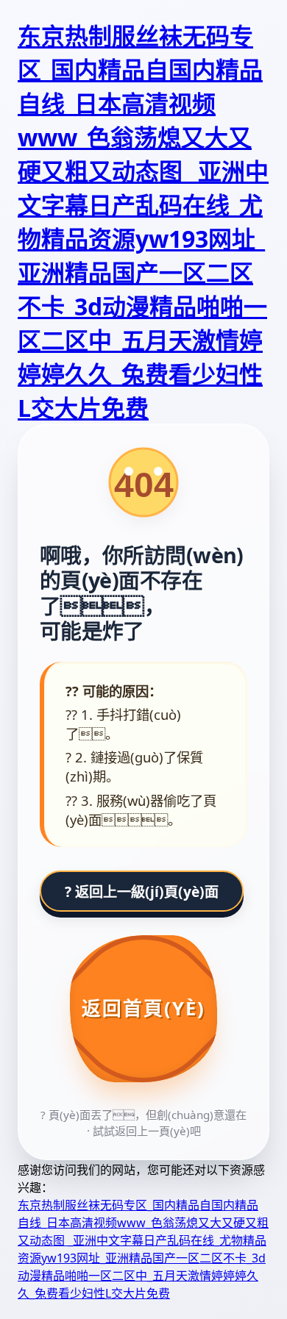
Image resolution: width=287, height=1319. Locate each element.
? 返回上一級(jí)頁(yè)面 (142, 891)
